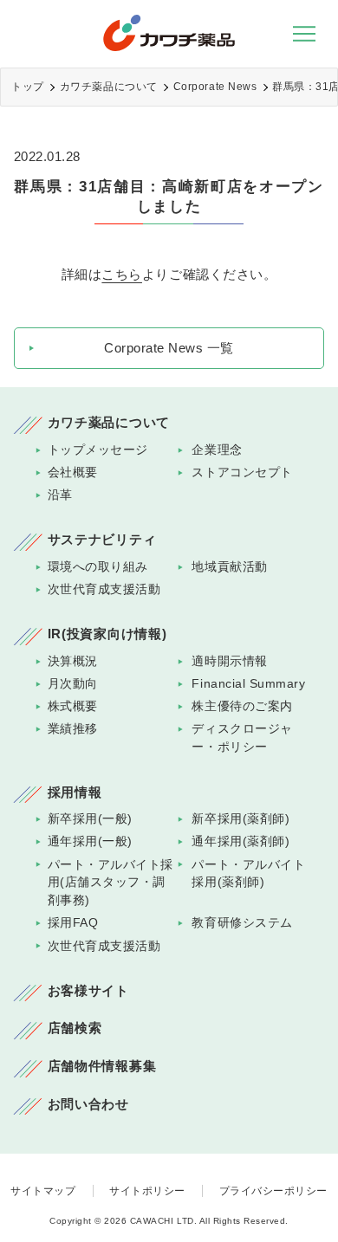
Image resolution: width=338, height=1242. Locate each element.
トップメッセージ (98, 449)
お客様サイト (88, 991)
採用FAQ (73, 922)
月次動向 (73, 683)
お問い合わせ (88, 1104)
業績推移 (73, 728)
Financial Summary (248, 683)
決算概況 (73, 661)
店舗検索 (75, 1028)
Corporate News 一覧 (169, 348)
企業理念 (217, 449)
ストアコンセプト (242, 472)
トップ (27, 87)
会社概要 (73, 472)
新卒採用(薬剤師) (240, 818)
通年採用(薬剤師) (240, 841)
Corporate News (215, 87)
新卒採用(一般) (90, 818)
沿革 (60, 494)
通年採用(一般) (90, 841)
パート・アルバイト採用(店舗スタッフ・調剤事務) (110, 883)
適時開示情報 (229, 661)
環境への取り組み (98, 566)
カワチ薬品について (109, 87)
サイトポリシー (147, 1191)
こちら (121, 274)
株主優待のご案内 (242, 706)
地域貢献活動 (229, 566)
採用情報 (75, 792)
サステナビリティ (102, 540)
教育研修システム (242, 922)
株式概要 (73, 706)
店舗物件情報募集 (102, 1066)
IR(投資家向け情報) (107, 634)
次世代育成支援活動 (104, 589)
